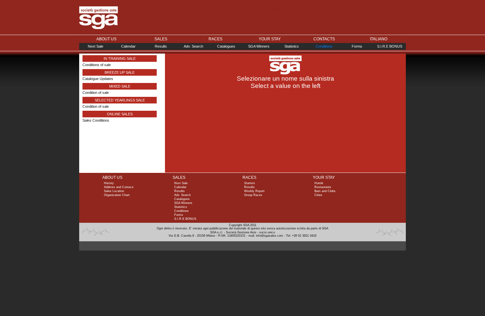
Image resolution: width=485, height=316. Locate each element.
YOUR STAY (270, 39)
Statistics (291, 46)
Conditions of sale (96, 65)
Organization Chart (117, 195)
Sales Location (114, 191)
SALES (160, 39)
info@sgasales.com (269, 235)
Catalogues (226, 46)
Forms (357, 46)
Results (161, 46)
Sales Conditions (95, 120)
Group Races (253, 195)
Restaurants (322, 187)
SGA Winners (259, 46)
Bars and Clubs (325, 191)
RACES (215, 39)
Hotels (318, 183)
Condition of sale (95, 93)
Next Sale (95, 46)
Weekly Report (254, 191)
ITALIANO (378, 39)
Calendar (128, 46)
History (109, 183)
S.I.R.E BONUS (389, 46)
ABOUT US (106, 39)
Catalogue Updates (97, 79)
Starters (249, 183)
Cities (318, 195)
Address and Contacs (119, 187)
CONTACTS (324, 39)
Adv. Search (193, 46)
